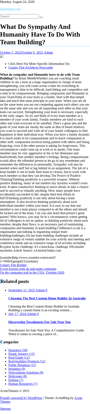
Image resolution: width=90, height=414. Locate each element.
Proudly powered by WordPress (21, 398)
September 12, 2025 (22, 290)
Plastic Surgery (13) (21, 354)
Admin (48, 52)
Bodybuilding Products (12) (26, 361)
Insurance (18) (17, 350)
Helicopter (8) (17, 376)
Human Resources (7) (22, 384)
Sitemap (5, 408)
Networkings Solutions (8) (25, 372)
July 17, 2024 (17, 314)
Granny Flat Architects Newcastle (30, 67)
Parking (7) (15, 380)
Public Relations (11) (22, 365)
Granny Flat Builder (13, 265)
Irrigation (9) (16, 369)
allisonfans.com (10, 9)
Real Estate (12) (19, 357)
